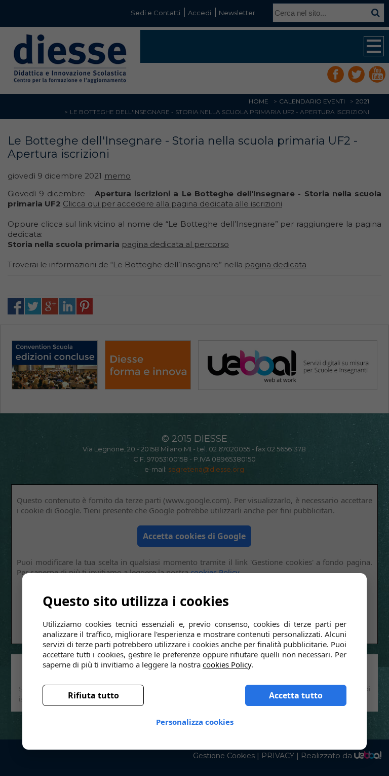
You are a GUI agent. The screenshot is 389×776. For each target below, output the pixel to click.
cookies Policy (227, 664)
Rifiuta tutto (93, 695)
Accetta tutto (296, 695)
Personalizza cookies (195, 722)
